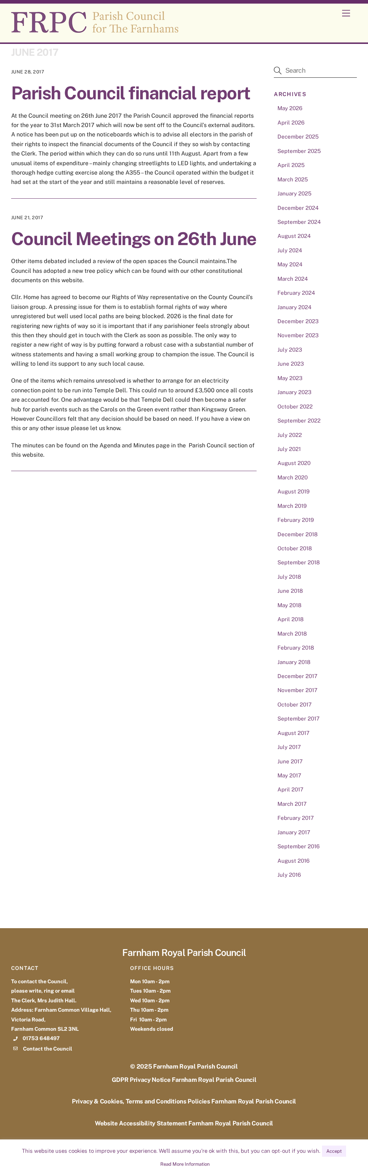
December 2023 (298, 321)
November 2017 (297, 690)
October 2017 (294, 704)
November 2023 (298, 335)
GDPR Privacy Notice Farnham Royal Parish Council (184, 1079)
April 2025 (291, 165)
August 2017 (293, 733)
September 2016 (298, 846)
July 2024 (289, 250)
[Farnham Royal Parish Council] (94, 29)
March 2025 (292, 179)
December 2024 (298, 208)
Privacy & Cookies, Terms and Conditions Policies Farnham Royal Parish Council (184, 1101)
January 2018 (293, 662)
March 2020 (292, 477)
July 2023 (289, 350)
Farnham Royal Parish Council (195, 1066)
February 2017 (295, 818)
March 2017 (292, 804)
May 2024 (290, 264)
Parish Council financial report (130, 92)
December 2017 (297, 676)
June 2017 (290, 761)
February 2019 (295, 520)
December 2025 (298, 137)
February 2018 (295, 648)
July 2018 (289, 577)
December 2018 (297, 534)
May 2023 (290, 378)
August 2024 (294, 236)
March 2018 (292, 634)
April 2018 (290, 619)
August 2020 (293, 463)
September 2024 (299, 222)
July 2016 (289, 875)
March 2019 (292, 506)
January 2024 (294, 307)
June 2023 (290, 364)
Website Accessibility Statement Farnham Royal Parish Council (184, 1123)
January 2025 (294, 193)
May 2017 (289, 775)
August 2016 (293, 861)
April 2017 (290, 789)
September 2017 (298, 718)
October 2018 (294, 548)
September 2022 (299, 420)
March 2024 (292, 279)
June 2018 (290, 591)
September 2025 (299, 151)
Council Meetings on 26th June (134, 238)
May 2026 (289, 108)
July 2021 (289, 449)
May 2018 (289, 605)
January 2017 (293, 832)
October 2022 (295, 406)
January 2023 (294, 392)
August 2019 (293, 491)
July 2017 (289, 747)
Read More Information (185, 1164)
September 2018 (298, 562)
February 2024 (296, 293)
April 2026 (290, 122)
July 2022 (289, 435)
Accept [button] (334, 1151)
